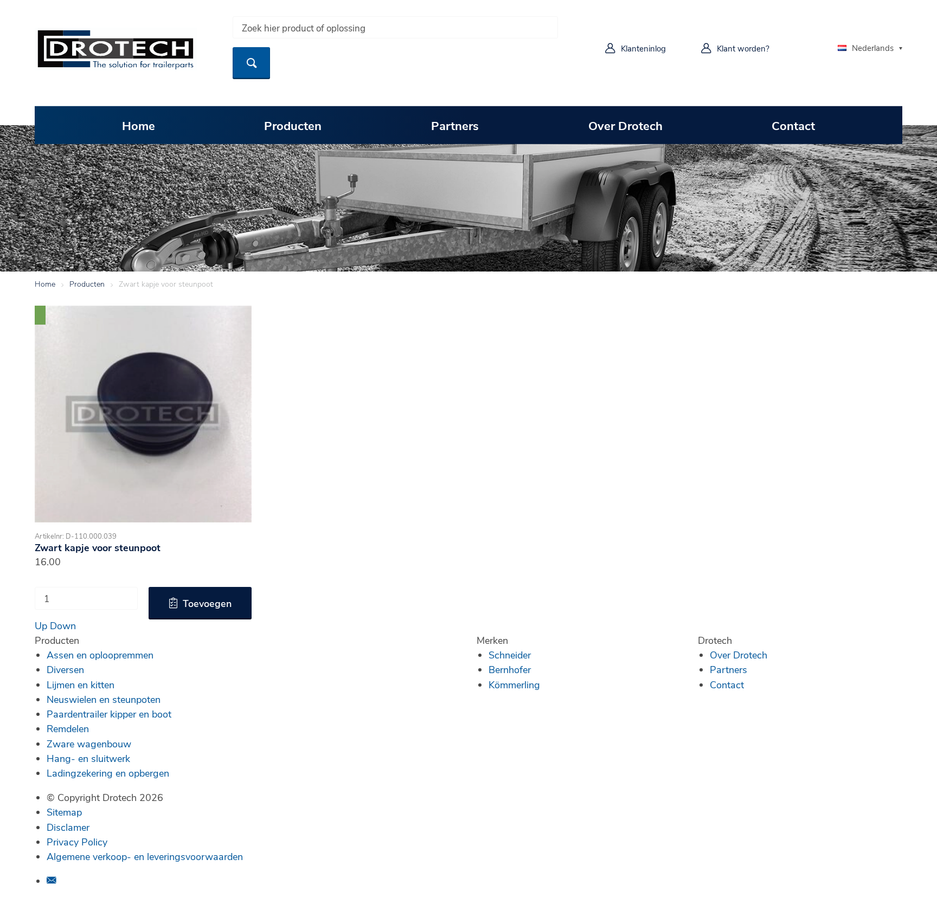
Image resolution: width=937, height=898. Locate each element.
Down (63, 625)
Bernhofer (510, 669)
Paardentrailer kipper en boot (109, 713)
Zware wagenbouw (89, 743)
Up (41, 625)
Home (138, 125)
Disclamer (68, 827)
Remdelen (68, 728)
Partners (455, 125)
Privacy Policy (77, 841)
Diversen (65, 669)
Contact (793, 125)
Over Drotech (625, 125)
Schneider (510, 654)
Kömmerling (514, 684)
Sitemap (64, 811)
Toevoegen (207, 603)
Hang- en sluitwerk (88, 758)
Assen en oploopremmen (100, 654)
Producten (293, 125)
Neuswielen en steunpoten (104, 699)
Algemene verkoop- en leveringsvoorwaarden (145, 856)
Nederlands (873, 47)
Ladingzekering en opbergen (108, 772)
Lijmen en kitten (80, 684)
